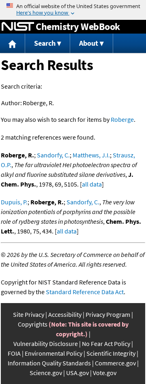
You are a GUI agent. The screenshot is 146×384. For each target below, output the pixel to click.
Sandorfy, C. (53, 155)
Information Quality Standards (49, 363)
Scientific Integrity (110, 353)
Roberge (122, 119)
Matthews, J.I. (91, 155)
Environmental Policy (53, 353)
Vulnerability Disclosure (45, 343)
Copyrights (32, 324)
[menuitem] (12, 43)
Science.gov (46, 373)
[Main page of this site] (12, 43)
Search (45, 43)
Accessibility (65, 314)
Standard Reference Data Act (85, 292)
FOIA (14, 353)
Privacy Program (108, 314)
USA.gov (77, 373)
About (88, 43)
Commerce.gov (115, 363)
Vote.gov (104, 373)
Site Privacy (28, 314)
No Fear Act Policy (106, 343)
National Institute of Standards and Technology (18, 26)
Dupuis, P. (14, 202)
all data (92, 184)
